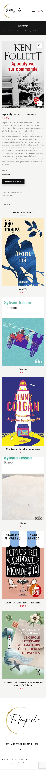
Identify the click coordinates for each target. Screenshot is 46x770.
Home (5, 31)
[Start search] (42, 10)
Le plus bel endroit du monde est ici (23, 602)
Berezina (23, 369)
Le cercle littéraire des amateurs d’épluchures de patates (23, 683)
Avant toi (23, 289)
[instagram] (25, 749)
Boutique (12, 31)
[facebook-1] (20, 749)
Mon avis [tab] (8, 204)
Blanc (23, 523)
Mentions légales (31, 760)
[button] (33, 10)
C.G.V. (21, 760)
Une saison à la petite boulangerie (23, 449)
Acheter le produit (13, 182)
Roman (19, 192)
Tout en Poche (6, 760)
